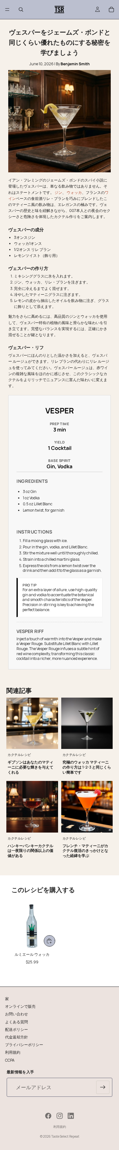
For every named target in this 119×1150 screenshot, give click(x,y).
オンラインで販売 (20, 1006)
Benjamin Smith (75, 64)
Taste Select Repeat (65, 1136)
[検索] (21, 9)
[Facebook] (48, 1116)
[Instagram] (59, 1116)
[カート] (111, 9)
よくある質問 (16, 1021)
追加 (54, 941)
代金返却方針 (16, 1036)
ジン (58, 192)
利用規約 (12, 1052)
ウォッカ (74, 192)
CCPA (10, 1060)
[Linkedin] (71, 1116)
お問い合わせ (16, 1014)
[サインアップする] (102, 1087)
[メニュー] (7, 9)
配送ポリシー (16, 1029)
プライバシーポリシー (24, 1044)
